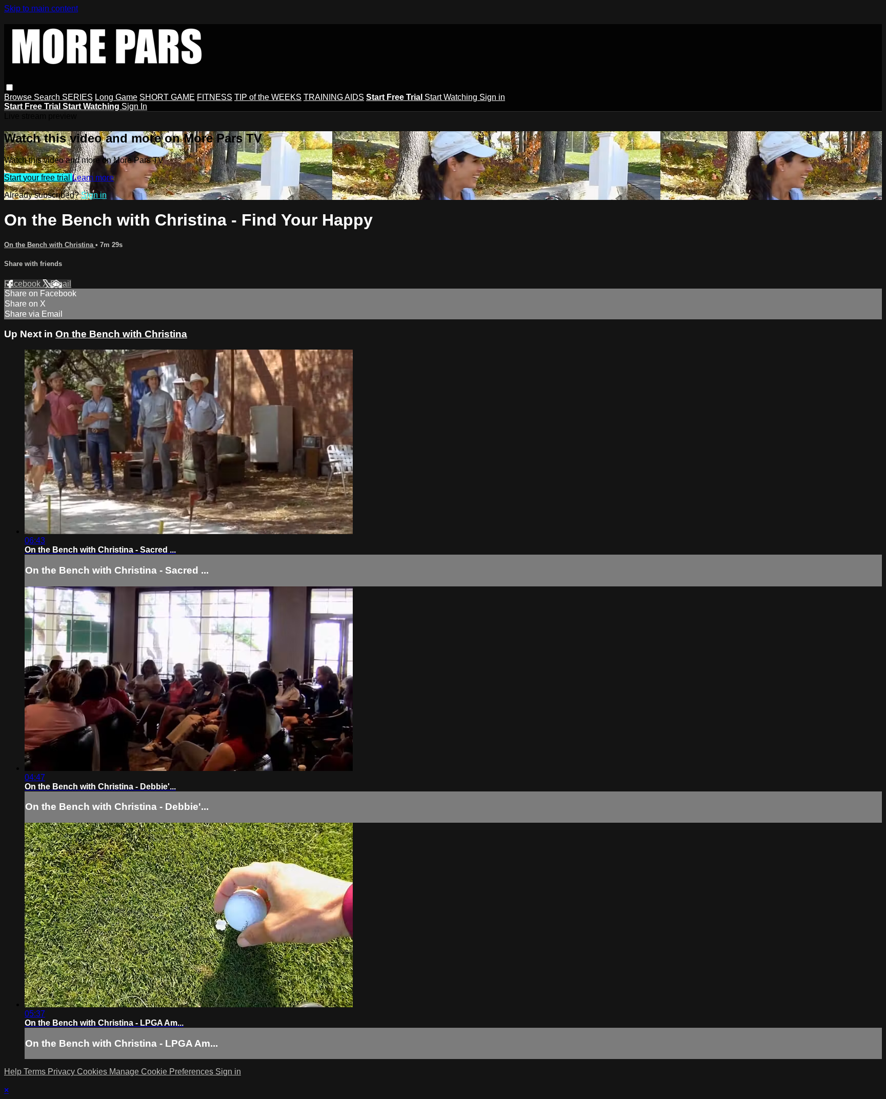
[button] (9, 87)
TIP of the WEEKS (267, 97)
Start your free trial (38, 177)
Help (14, 1071)
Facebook (23, 283)
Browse (19, 97)
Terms (36, 1071)
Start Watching (452, 97)
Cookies (93, 1071)
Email (60, 283)
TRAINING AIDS (334, 97)
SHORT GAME (167, 97)
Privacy (62, 1071)
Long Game (116, 97)
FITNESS (214, 97)
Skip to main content (41, 8)
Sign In (134, 106)
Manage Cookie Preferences (162, 1071)
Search (48, 97)
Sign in (492, 97)
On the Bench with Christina (49, 245)
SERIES (77, 97)
